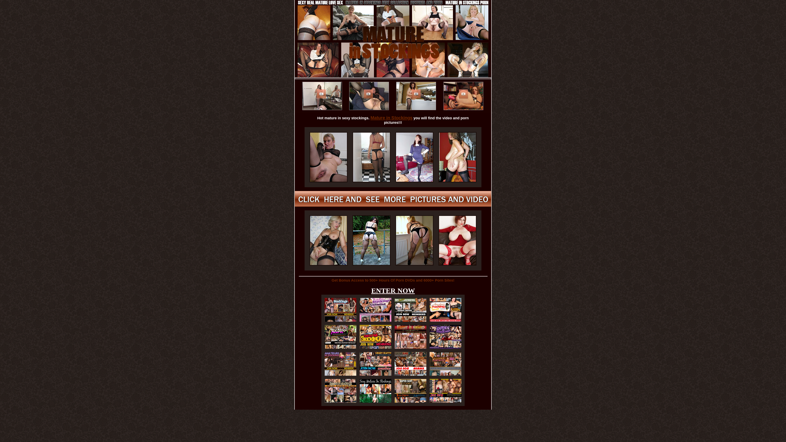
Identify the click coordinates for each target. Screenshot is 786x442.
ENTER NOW (393, 290)
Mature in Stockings (391, 117)
